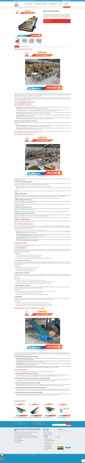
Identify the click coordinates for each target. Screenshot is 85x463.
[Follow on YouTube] (67, 431)
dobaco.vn (19, 442)
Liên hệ (46, 449)
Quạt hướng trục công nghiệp (48, 434)
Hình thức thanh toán (48, 446)
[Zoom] (16, 36)
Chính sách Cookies (48, 442)
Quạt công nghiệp (46, 431)
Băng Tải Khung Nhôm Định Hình (63, 417)
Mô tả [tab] (16, 46)
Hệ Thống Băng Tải (53, 3)
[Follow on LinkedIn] (65, 431)
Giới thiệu (66, 3)
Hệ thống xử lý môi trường (41, 3)
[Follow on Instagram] (60, 431)
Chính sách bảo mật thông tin (50, 440)
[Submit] (69, 0)
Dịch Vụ (60, 3)
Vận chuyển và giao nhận (49, 443)
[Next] (40, 23)
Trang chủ (15, 7)
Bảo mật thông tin (48, 445)
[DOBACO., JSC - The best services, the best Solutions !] (16, 3)
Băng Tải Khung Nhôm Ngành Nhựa (20, 417)
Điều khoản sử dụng (48, 439)
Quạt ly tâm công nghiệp (47, 432)
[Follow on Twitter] (62, 431)
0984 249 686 (67, 7)
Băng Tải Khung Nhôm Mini (48, 417)
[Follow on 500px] (58, 433)
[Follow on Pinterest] (63, 431)
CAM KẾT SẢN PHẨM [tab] (24, 46)
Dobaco (15, 352)
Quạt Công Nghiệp (28, 3)
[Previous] (16, 23)
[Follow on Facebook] (58, 431)
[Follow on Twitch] (60, 433)
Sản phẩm (20, 7)
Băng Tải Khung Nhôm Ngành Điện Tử (35, 418)
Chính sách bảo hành (48, 448)
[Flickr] (69, 431)
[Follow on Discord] (62, 433)
